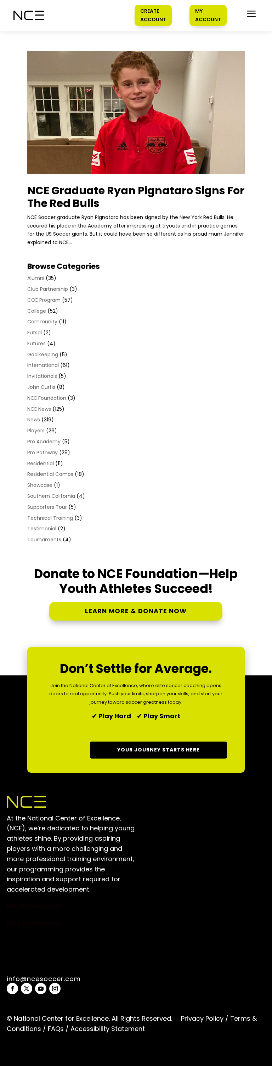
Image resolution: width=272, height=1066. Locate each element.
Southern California (51, 496)
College (36, 311)
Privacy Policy (202, 1018)
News (33, 419)
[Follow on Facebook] (12, 988)
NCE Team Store (34, 922)
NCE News (39, 409)
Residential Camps (50, 474)
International (43, 365)
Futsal (34, 332)
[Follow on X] (26, 988)
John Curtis (41, 387)
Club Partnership (47, 289)
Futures (36, 343)
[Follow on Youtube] (40, 988)
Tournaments (44, 539)
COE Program (44, 300)
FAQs (56, 1028)
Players (36, 430)
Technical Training (50, 518)
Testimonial (41, 528)
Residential (40, 463)
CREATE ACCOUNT (153, 15)
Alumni (35, 278)
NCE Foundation (46, 398)
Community (42, 321)
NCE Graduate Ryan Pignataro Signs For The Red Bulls (135, 197)
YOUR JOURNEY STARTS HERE (158, 749)
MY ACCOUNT (208, 15)
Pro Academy (44, 441)
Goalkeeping (42, 354)
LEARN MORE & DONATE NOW (136, 610)
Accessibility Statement (107, 1028)
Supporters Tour (47, 507)
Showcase (39, 485)
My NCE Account (33, 905)
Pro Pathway (42, 452)
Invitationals (42, 376)
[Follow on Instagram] (55, 988)
